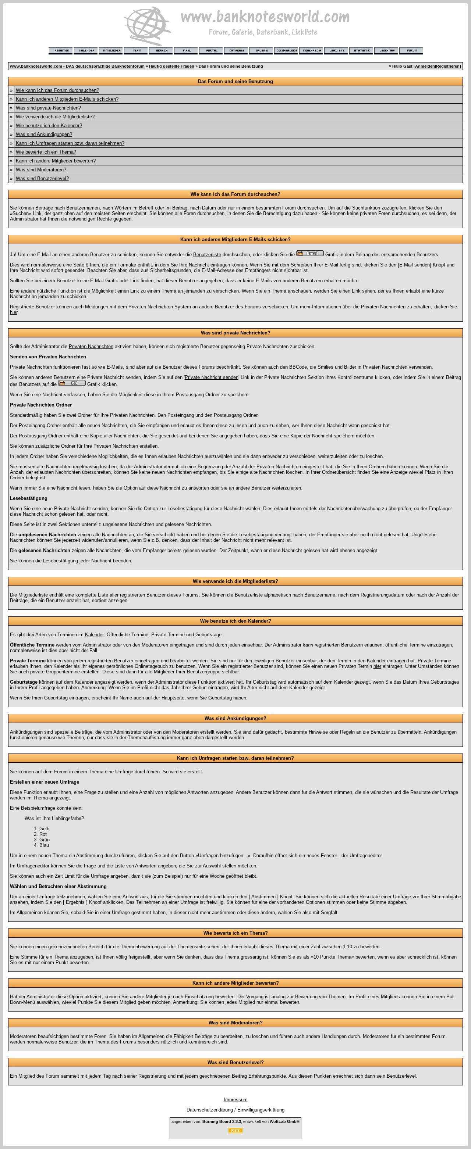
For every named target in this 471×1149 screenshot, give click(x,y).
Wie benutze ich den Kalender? (49, 125)
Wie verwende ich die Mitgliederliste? (55, 116)
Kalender (94, 634)
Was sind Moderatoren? (41, 169)
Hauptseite (173, 698)
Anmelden (425, 66)
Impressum (236, 1099)
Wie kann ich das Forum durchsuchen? (57, 90)
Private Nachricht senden (211, 377)
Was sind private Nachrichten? (48, 108)
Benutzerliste (207, 254)
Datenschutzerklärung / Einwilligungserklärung (235, 1110)
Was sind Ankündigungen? (44, 134)
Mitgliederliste (33, 595)
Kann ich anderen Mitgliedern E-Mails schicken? (67, 99)
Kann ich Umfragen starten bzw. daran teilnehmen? (70, 143)
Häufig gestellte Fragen (171, 66)
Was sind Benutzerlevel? (42, 178)
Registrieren (448, 66)
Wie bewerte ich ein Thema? (46, 152)
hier (13, 312)
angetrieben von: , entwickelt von (235, 1121)
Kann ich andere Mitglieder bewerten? (56, 161)
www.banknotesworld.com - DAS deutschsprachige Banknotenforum (77, 66)
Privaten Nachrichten (150, 306)
